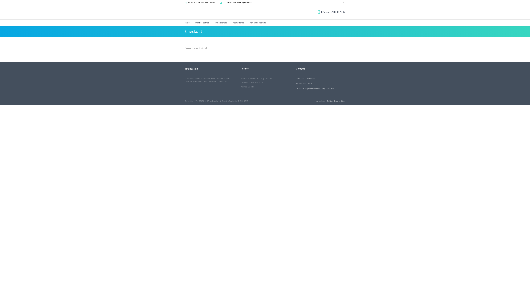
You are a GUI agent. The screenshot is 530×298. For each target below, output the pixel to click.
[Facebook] (344, 2)
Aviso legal (320, 101)
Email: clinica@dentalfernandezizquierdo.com (315, 88)
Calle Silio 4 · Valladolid (305, 78)
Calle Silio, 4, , (201, 2)
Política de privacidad (336, 101)
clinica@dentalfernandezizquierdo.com (237, 2)
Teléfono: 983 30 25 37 (305, 83)
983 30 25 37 (338, 12)
